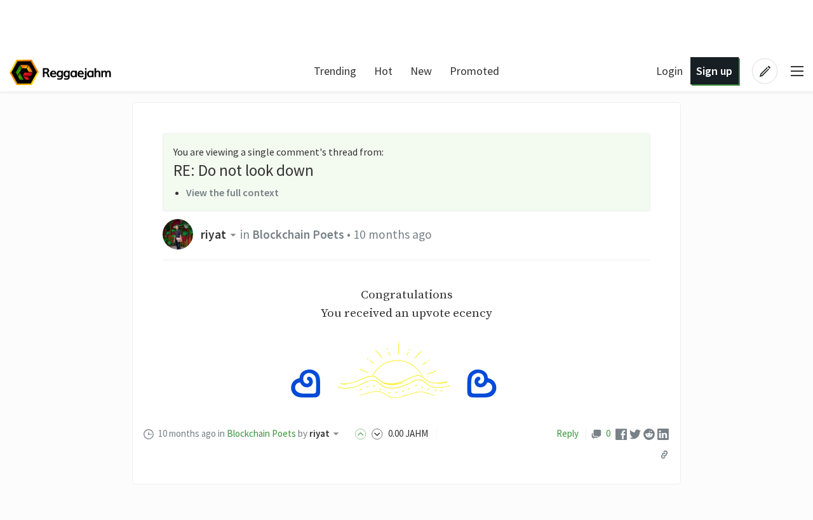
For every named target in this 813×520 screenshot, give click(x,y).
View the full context (232, 192)
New (421, 70)
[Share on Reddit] (649, 433)
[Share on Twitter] (635, 433)
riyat (213, 234)
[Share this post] (664, 454)
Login (669, 70)
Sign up (714, 70)
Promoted (474, 70)
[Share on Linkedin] (663, 433)
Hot (383, 70)
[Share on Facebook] (621, 433)
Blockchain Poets (298, 234)
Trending (335, 70)
